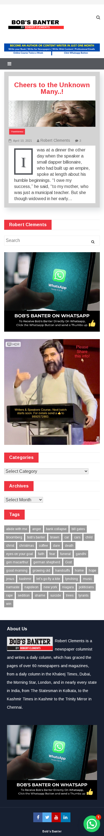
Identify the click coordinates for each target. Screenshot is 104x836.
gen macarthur (17, 562)
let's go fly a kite (48, 579)
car (66, 537)
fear (52, 554)
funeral (65, 554)
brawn (54, 537)
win (8, 604)
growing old (41, 570)
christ (10, 546)
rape (9, 595)
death (69, 546)
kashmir (25, 579)
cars (77, 537)
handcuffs (62, 570)
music (87, 579)
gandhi (81, 554)
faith (41, 554)
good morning (16, 570)
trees (69, 595)
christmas (26, 546)
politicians (86, 587)
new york (50, 587)
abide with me (16, 529)
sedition (24, 595)
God (68, 562)
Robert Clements (55, 140)
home (79, 570)
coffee (43, 546)
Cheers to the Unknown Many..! (52, 88)
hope (92, 570)
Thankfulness (17, 131)
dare (56, 546)
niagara (68, 587)
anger (36, 529)
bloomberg (14, 537)
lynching (71, 579)
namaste (12, 587)
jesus (10, 579)
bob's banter (36, 537)
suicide (55, 595)
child (89, 537)
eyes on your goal (19, 554)
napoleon (31, 587)
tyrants (83, 595)
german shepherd (46, 562)
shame (40, 595)
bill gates (78, 529)
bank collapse (56, 529)
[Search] (92, 242)
